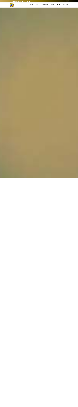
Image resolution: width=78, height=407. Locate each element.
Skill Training (45, 4)
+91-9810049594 (26, 1)
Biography (38, 4)
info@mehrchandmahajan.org (16, 1)
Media (58, 4)
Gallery (52, 4)
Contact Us (65, 4)
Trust (31, 4)
